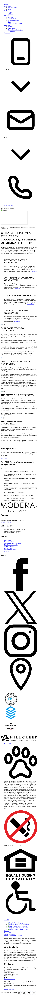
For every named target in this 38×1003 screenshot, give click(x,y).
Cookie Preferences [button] (9, 934)
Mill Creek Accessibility (11, 545)
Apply (9, 9)
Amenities (10, 17)
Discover (6, 15)
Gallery (6, 11)
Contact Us (7, 33)
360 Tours (10, 14)
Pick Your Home (12, 7)
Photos (10, 12)
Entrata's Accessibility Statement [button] (13, 935)
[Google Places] (20, 690)
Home (6, 4)
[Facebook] (20, 590)
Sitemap (6, 931)
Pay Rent (10, 26)
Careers (6, 551)
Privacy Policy (8, 548)
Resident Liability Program (15, 30)
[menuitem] (20, 4)
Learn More (34, 271)
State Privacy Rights (10, 549)
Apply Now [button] (4, 458)
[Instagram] (20, 657)
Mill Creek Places (9, 542)
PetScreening (11, 31)
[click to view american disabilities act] (20, 914)
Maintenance (11, 28)
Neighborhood (12, 18)
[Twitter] (20, 623)
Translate (6, 920)
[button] (20, 778)
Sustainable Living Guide (15, 23)
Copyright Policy (9, 546)
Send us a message (9, 979)
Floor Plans (7, 6)
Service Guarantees (13, 20)
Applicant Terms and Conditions (13, 543)
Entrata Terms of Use (10, 989)
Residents (7, 25)
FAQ (9, 22)
